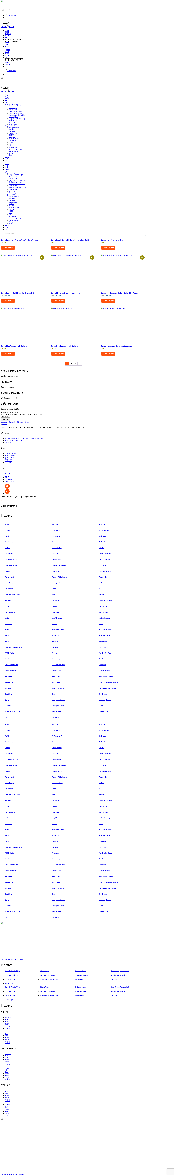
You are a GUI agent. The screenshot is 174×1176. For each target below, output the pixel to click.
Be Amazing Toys (58, 536)
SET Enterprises (10, 670)
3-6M (6, 1021)
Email (3, 416)
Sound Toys (13, 124)
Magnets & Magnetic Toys (17, 119)
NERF (7, 630)
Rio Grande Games (58, 665)
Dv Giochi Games (11, 565)
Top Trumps (103, 694)
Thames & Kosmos (58, 688)
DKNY (11, 135)
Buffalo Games (104, 542)
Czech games (56, 559)
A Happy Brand (14, 128)
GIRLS (7, 45)
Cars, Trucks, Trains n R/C (17, 111)
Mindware (8, 624)
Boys (6, 160)
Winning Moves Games (13, 711)
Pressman (55, 653)
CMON (101, 548)
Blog (7, 36)
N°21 (10, 146)
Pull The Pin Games (105, 653)
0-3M (6, 1019)
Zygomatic (55, 717)
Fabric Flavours (14, 138)
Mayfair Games (57, 618)
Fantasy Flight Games (59, 577)
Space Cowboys (104, 670)
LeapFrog (55, 600)
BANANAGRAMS (105, 530)
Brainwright (56, 542)
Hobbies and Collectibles (17, 115)
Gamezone (12, 140)
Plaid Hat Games (104, 635)
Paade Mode (13, 148)
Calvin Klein (13, 133)
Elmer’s (7, 571)
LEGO (7, 606)
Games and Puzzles (81, 975)
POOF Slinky (9, 653)
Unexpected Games (58, 700)
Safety (11, 153)
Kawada (102, 594)
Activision (102, 524)
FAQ (6, 37)
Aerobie (7, 530)
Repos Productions (11, 665)
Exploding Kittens (105, 571)
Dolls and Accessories (47, 975)
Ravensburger (57, 659)
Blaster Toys (13, 108)
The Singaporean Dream (107, 688)
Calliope (7, 548)
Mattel (7, 618)
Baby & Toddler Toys (16, 106)
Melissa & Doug (104, 618)
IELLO (101, 589)
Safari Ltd (102, 665)
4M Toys (12, 129)
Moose (101, 624)
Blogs (7, 100)
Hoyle (54, 589)
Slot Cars (12, 122)
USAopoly (8, 706)
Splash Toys (56, 676)
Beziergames (103, 536)
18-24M (7, 1028)
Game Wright (9, 583)
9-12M (7, 1025)
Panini (7, 635)
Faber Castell (9, 577)
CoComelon (9, 553)
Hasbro (101, 583)
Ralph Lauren (13, 151)
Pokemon (55, 647)
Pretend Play (13, 120)
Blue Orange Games (12, 542)
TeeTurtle (8, 688)
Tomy (54, 694)
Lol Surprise (103, 606)
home (7, 30)
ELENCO (102, 565)
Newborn (8, 1017)
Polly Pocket (103, 647)
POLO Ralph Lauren (15, 149)
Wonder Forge (57, 711)
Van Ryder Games (58, 706)
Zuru (6, 717)
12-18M (7, 1027)
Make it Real (103, 612)
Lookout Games (10, 612)
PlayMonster (103, 641)
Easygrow (12, 137)
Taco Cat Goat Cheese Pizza (108, 682)
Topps (7, 700)
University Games (105, 700)
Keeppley (8, 600)
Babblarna (12, 131)
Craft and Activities (15, 113)
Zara (10, 155)
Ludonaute (55, 612)
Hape (10, 144)
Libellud (55, 606)
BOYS (7, 46)
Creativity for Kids (11, 559)
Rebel (101, 659)
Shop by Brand (10, 126)
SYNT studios (56, 682)
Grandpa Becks (57, 583)
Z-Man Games (104, 711)
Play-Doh (55, 641)
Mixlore (54, 624)
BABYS (7, 43)
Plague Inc (55, 635)
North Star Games (58, 630)
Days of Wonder (104, 559)
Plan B (7, 641)
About (8, 34)
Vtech (101, 706)
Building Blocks (14, 109)
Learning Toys (13, 117)
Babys (7, 157)
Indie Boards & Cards (12, 594)
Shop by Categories (11, 104)
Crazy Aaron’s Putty (106, 553)
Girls (6, 158)
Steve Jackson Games (106, 676)
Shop (7, 32)
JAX (53, 594)
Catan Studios (57, 548)
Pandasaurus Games (106, 630)
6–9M (7, 1023)
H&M (11, 142)
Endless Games (57, 571)
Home (7, 95)
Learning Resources (105, 600)
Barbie (7, 536)
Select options (8, 248)
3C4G (7, 524)
